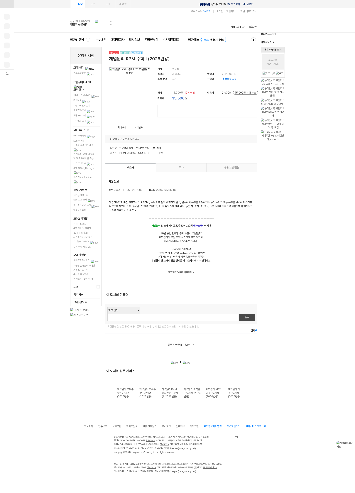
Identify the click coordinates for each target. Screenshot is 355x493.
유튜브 (147, 479)
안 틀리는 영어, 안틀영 (83, 154)
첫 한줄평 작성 (229, 78)
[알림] (7, 36)
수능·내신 (100, 40)
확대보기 (122, 127)
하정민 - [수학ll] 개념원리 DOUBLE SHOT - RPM (136, 152)
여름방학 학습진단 (82, 260)
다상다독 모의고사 (81, 105)
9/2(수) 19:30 (226, 4)
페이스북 (116, 479)
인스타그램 (124, 479)
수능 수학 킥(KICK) (82, 246)
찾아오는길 (131, 426)
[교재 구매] (7, 45)
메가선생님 (77, 40)
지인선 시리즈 (80, 162)
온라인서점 (151, 40)
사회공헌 (116, 426)
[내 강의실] (7, 17)
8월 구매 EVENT (82, 82)
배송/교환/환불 (231, 167)
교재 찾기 (79, 67)
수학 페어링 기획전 (82, 228)
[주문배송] (7, 65)
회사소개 (88, 426)
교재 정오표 (80, 302)
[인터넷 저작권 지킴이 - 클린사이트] (229, 437)
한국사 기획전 (79, 210)
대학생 (123, 4)
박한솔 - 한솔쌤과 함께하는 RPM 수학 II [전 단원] (135, 147)
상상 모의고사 (80, 120)
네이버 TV (139, 479)
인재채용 (180, 426)
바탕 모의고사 (80, 115)
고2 (93, 4)
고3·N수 (78, 4)
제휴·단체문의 (150, 426)
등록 (247, 317)
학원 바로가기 (248, 11)
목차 (181, 167)
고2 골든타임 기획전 (82, 237)
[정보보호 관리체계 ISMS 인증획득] (223, 437)
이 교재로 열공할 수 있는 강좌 (124, 139)
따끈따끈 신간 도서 (82, 205)
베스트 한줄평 (80, 72)
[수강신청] (7, 26)
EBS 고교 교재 (80, 199)
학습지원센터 (233, 426)
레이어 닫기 (352, 443)
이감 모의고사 (80, 110)
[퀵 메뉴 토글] (7, 4)
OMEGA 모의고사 (82, 95)
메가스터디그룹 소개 (256, 426)
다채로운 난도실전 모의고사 (268, 39)
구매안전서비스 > (210, 467)
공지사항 (78, 294)
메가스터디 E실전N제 (83, 278)
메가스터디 (163, 23)
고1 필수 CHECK (81, 241)
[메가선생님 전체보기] (88, 39)
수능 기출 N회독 (80, 274)
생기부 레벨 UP (80, 195)
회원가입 (230, 11)
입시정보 (134, 40)
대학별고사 (117, 40)
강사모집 (166, 426)
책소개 (130, 167)
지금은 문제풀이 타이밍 (84, 265)
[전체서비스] (253, 39)
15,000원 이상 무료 (245, 92)
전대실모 (77, 100)
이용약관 (194, 426)
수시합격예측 (171, 40)
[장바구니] (7, 55)
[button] (111, 21)
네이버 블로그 (132, 479)
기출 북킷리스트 (80, 270)
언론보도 (102, 426)
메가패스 (193, 40)
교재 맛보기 (139, 127)
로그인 (219, 11)
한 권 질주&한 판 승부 (83, 158)
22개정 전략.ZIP (81, 232)
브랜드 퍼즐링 (79, 224)
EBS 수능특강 (79, 140)
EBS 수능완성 (80, 135)
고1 (108, 4)
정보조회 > (150, 440)
